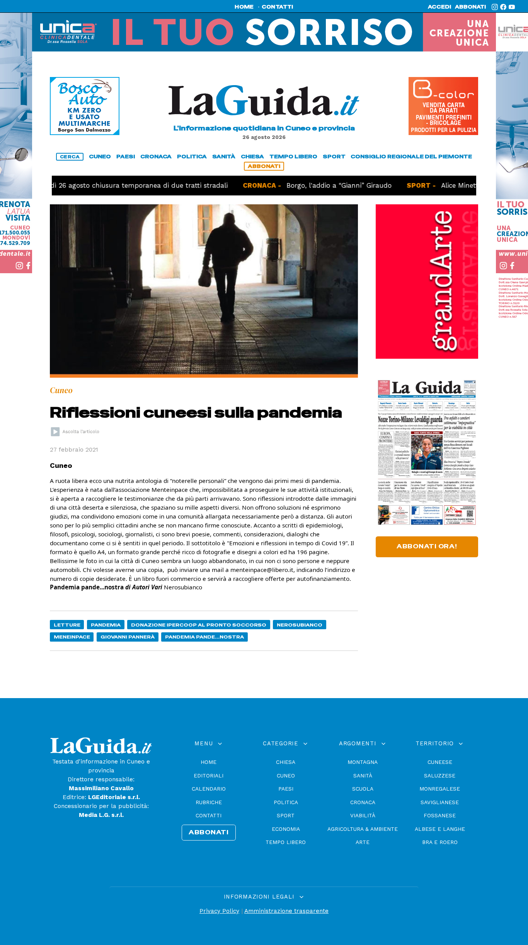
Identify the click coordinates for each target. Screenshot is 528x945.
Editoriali (208, 775)
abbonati (470, 7)
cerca (70, 156)
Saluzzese (439, 775)
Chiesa (285, 762)
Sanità (362, 775)
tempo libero (293, 156)
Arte (363, 842)
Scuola (362, 789)
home (244, 7)
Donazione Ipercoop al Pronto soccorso (198, 625)
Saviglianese (440, 802)
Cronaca (362, 802)
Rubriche (209, 802)
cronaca (156, 156)
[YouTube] (512, 7)
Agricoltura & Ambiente (362, 829)
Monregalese (439, 789)
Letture (67, 625)
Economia (286, 829)
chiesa (252, 156)
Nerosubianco (299, 625)
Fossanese (440, 815)
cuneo (100, 156)
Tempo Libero (286, 842)
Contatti (208, 815)
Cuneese (440, 762)
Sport (286, 815)
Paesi (285, 789)
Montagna (362, 762)
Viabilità (362, 815)
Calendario (209, 789)
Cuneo (286, 775)
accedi (439, 7)
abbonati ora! (427, 546)
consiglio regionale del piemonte (411, 156)
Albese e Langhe (440, 829)
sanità (223, 156)
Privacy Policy (219, 910)
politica (192, 156)
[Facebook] (503, 7)
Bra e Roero (440, 842)
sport (334, 156)
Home (208, 762)
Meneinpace (72, 637)
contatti (277, 7)
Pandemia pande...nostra (204, 637)
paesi (125, 156)
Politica (286, 802)
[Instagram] (495, 7)
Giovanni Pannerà (127, 637)
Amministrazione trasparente (286, 910)
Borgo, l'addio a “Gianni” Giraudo (306, 185)
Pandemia (106, 625)
